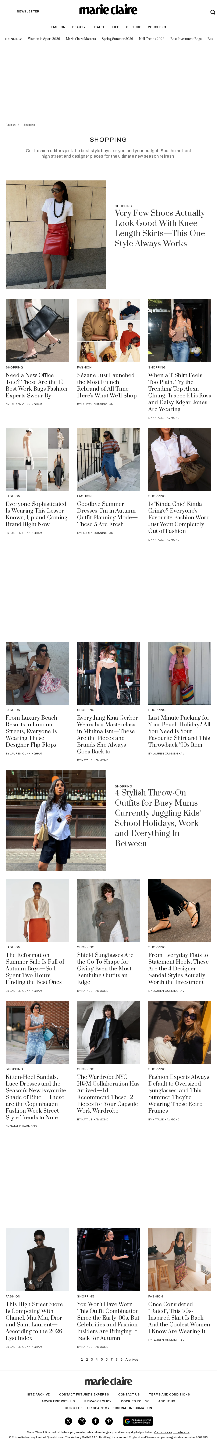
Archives (131, 1359)
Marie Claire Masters (81, 39)
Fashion (58, 27)
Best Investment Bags (186, 39)
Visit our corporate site (171, 1432)
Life (115, 27)
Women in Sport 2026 (44, 39)
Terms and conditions (169, 1394)
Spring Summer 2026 (117, 39)
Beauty (79, 27)
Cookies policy (135, 1401)
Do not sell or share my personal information (108, 1408)
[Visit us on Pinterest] (109, 1421)
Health (99, 27)
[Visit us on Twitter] (68, 1421)
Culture (133, 27)
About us (166, 1401)
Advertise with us (58, 1401)
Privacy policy (98, 1401)
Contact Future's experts (84, 1394)
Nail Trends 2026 (151, 39)
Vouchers (157, 27)
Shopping (29, 124)
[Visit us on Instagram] (82, 1421)
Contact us (129, 1394)
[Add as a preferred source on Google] (154, 1421)
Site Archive (38, 1394)
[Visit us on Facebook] (95, 1421)
